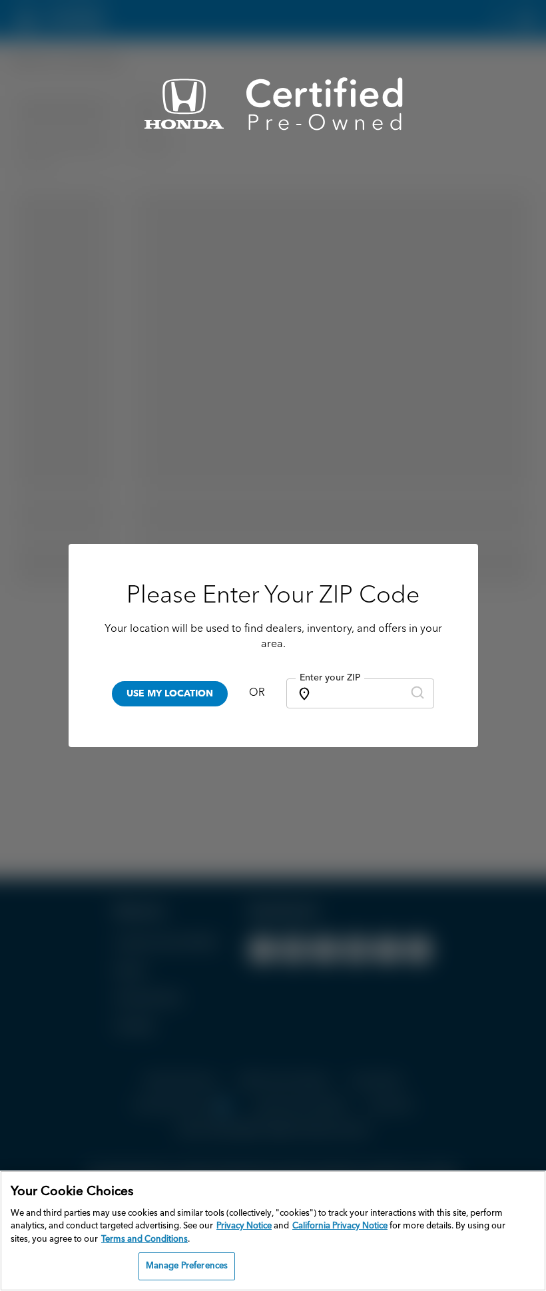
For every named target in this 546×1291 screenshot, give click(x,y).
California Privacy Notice (340, 1226)
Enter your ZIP (330, 677)
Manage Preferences (187, 1266)
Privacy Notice (244, 1226)
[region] (273, 1230)
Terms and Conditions (144, 1239)
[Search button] (417, 693)
